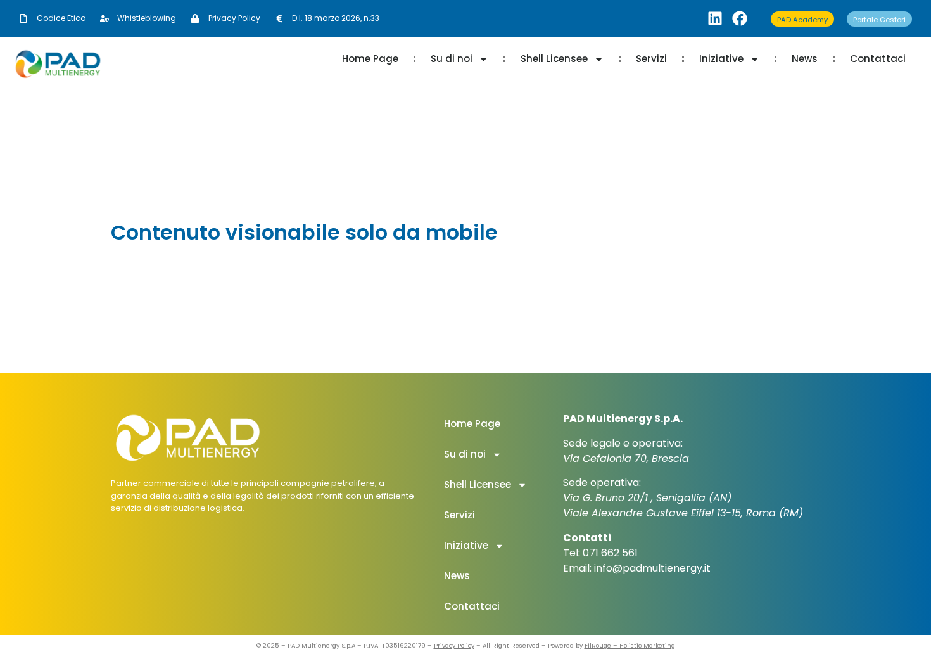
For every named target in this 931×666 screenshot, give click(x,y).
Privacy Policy (454, 645)
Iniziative (721, 58)
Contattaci (878, 58)
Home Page (370, 58)
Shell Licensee (554, 58)
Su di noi (451, 58)
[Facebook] (740, 18)
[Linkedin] (715, 18)
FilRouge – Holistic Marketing (630, 645)
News (805, 58)
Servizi (651, 58)
